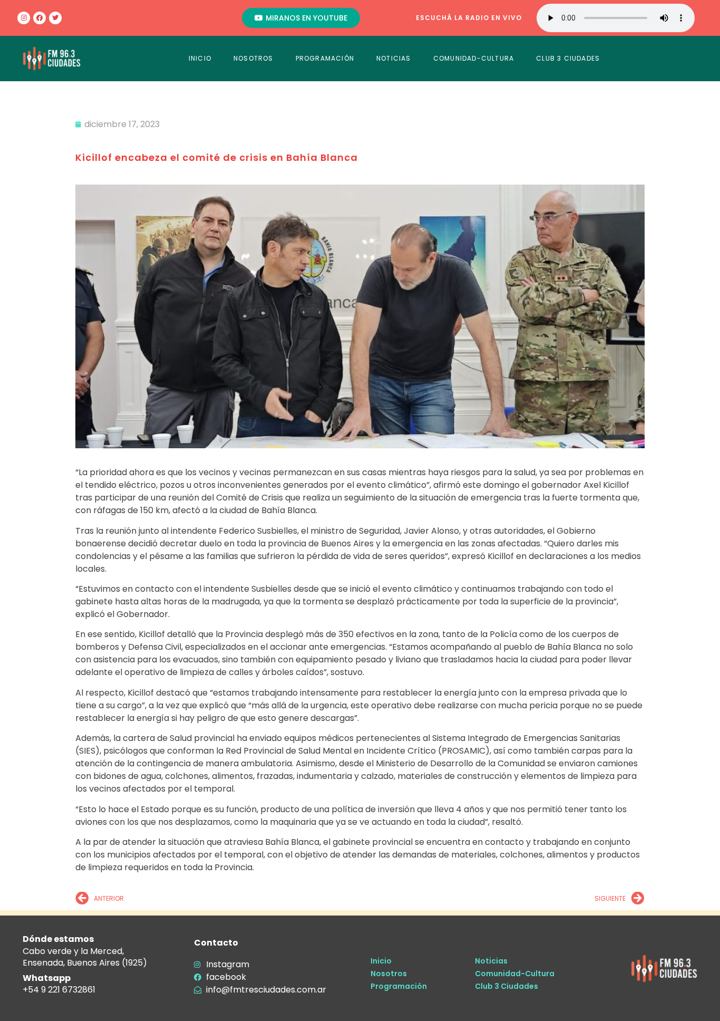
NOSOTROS (253, 58)
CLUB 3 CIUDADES (568, 58)
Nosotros (389, 973)
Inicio (381, 961)
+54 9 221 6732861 (59, 990)
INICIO (200, 58)
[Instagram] (23, 18)
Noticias (491, 961)
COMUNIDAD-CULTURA (473, 58)
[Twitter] (55, 18)
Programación (399, 986)
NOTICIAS (393, 58)
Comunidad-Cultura (514, 973)
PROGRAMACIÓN (325, 58)
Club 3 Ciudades (506, 986)
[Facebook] (39, 18)
